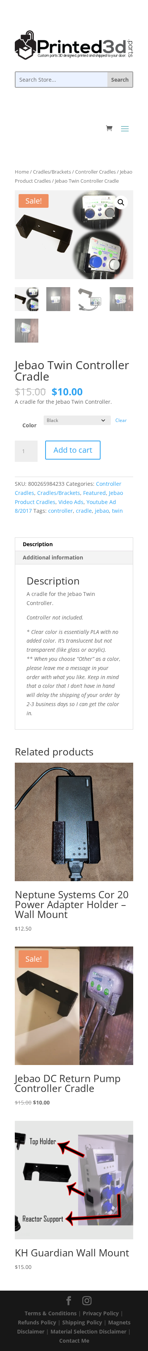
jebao (102, 510)
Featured (94, 492)
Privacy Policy (101, 1313)
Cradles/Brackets (52, 171)
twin (117, 510)
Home (22, 171)
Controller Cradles (95, 171)
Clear (121, 420)
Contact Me (74, 1340)
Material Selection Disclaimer (88, 1331)
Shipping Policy (82, 1322)
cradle (84, 510)
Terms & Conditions (51, 1313)
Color (29, 425)
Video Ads (70, 502)
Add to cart (73, 450)
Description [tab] (38, 544)
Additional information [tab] (53, 557)
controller (60, 510)
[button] (121, 202)
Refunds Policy (37, 1322)
